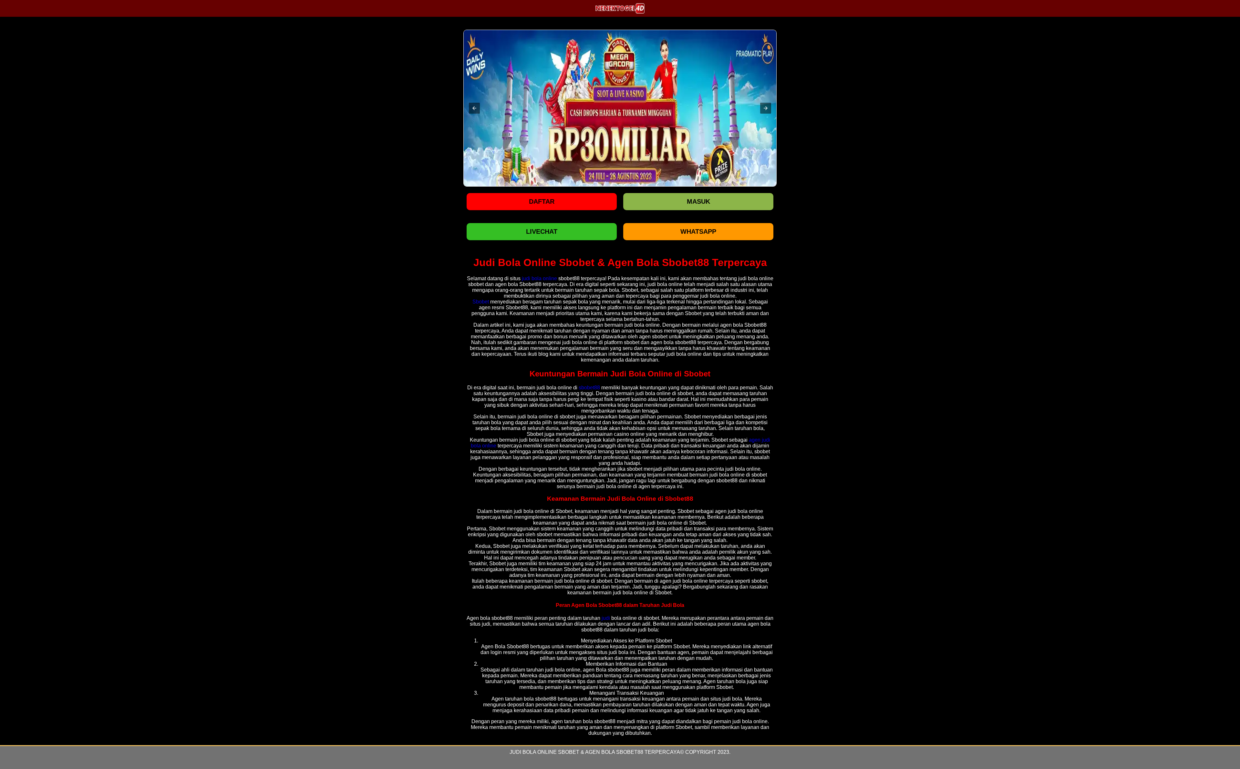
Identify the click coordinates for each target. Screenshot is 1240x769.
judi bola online (539, 278)
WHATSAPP (698, 231)
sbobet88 (589, 387)
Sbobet (480, 301)
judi (606, 618)
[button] (474, 108)
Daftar (541, 201)
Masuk (698, 201)
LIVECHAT (541, 231)
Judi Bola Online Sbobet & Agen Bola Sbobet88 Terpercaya (595, 752)
